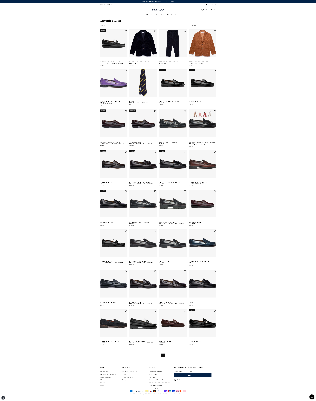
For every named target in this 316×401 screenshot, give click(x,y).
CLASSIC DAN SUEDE (109, 342)
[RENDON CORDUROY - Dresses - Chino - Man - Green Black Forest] (168, 60)
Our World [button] (172, 14)
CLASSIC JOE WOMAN (139, 223)
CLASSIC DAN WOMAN (111, 62)
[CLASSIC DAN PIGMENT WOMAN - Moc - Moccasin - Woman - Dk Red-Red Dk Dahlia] (106, 99)
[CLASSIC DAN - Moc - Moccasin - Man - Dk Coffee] (198, 99)
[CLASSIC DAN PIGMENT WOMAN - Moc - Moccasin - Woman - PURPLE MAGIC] (101, 99)
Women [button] (149, 14)
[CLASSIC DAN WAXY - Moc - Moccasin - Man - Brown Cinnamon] (190, 180)
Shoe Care (102, 383)
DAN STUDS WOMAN (168, 143)
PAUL (191, 303)
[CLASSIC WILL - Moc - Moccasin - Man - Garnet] (108, 220)
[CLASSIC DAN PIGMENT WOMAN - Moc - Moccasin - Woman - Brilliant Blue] (103, 99)
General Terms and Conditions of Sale (159, 383)
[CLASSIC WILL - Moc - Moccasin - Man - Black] (101, 220)
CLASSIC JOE (165, 262)
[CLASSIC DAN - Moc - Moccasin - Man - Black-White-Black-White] (192, 99)
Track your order (104, 371)
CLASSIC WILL (106, 223)
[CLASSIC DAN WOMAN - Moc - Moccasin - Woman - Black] (103, 60)
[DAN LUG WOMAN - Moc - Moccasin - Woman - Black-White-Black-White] (165, 220)
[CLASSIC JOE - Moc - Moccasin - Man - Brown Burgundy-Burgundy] (163, 259)
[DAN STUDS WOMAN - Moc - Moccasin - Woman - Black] (160, 140)
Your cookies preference (155, 371)
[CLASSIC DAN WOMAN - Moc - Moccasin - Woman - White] (108, 60)
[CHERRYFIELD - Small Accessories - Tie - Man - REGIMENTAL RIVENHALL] (130, 99)
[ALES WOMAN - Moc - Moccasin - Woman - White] (165, 339)
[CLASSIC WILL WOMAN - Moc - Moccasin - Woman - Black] (133, 180)
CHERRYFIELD (139, 102)
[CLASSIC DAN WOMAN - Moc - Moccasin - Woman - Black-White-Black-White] (101, 60)
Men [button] (141, 14)
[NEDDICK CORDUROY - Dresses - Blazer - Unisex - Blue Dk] (130, 60)
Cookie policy (153, 377)
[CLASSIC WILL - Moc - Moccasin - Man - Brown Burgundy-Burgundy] (103, 220)
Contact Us (125, 374)
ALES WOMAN (165, 342)
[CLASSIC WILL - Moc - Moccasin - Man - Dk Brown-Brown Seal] (106, 220)
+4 (111, 99)
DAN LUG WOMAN (171, 223)
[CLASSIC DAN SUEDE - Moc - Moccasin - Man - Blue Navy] (101, 339)
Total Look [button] (159, 14)
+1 (170, 59)
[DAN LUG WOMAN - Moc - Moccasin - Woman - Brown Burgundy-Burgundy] (160, 220)
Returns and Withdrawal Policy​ (108, 374)
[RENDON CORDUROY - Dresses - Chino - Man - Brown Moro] (163, 60)
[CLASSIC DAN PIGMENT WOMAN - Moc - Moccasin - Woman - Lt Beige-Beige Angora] (108, 99)
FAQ (101, 380)
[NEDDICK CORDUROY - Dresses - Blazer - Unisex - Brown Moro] (133, 60)
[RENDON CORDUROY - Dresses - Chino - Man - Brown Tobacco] (165, 60)
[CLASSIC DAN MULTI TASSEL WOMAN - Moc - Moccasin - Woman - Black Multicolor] (190, 140)
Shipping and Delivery (105, 377)
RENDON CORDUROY (168, 62)
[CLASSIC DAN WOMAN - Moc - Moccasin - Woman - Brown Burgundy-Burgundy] (106, 60)
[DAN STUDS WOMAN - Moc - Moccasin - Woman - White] (163, 140)
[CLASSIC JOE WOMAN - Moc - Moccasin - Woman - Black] (130, 220)
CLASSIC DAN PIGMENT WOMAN (111, 102)
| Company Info (182, 394)
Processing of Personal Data (157, 380)
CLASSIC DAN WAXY (198, 183)
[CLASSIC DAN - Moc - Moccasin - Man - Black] (190, 99)
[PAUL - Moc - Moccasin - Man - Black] (190, 300)
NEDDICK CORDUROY (139, 62)
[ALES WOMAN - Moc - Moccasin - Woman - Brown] (160, 339)
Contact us (102, 4)
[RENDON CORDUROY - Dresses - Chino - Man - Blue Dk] (160, 60)
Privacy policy (153, 374)
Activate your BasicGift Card (129, 371)
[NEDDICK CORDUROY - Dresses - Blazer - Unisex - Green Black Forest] (138, 60)
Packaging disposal (127, 377)
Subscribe (193, 375)
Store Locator (110, 4)
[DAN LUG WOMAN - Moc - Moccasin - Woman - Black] (163, 220)
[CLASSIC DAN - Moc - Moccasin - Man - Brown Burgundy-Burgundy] (195, 99)
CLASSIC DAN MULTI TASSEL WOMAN (202, 143)
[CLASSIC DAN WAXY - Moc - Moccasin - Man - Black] (192, 180)
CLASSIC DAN (195, 102)
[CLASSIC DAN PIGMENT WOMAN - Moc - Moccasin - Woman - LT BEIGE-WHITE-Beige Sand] (198, 259)
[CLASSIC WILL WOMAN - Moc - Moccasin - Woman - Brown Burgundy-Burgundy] (130, 180)
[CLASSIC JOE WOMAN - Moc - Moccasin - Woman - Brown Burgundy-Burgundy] (133, 220)
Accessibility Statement (155, 385)
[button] (3, 398)
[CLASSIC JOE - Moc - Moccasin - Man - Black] (160, 259)
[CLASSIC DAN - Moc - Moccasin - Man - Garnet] (190, 220)
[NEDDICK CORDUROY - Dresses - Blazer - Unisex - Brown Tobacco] (136, 60)
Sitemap (102, 385)
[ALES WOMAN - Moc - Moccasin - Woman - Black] (163, 339)
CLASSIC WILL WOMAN (142, 183)
